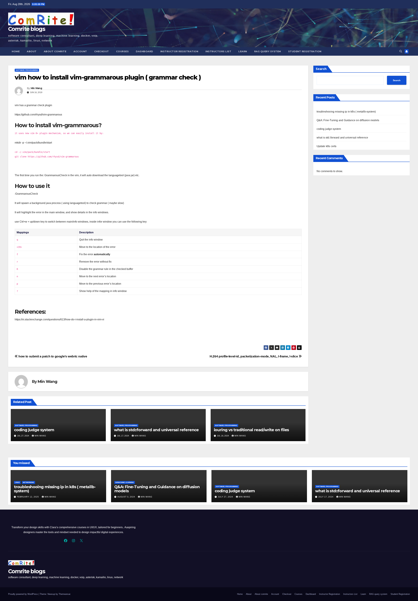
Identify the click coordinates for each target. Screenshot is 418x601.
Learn (242, 51)
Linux (17, 482)
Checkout (101, 51)
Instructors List (218, 51)
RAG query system (267, 51)
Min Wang (36, 88)
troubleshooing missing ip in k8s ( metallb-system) (346, 111)
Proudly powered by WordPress (23, 594)
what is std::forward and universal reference (156, 429)
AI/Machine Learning (124, 482)
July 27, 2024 (226, 497)
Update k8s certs (327, 146)
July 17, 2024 (326, 497)
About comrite (55, 51)
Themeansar (64, 594)
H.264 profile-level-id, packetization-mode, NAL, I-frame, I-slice (254, 356)
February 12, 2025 (28, 497)
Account (80, 51)
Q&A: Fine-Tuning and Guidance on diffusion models (348, 120)
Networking (28, 482)
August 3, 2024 (126, 497)
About (32, 51)
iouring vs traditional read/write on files (251, 429)
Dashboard (144, 51)
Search (321, 69)
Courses (122, 51)
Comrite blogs (26, 28)
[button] (400, 51)
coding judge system (34, 429)
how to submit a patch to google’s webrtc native (52, 356)
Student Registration (305, 51)
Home (16, 51)
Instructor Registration (179, 51)
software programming (27, 70)
